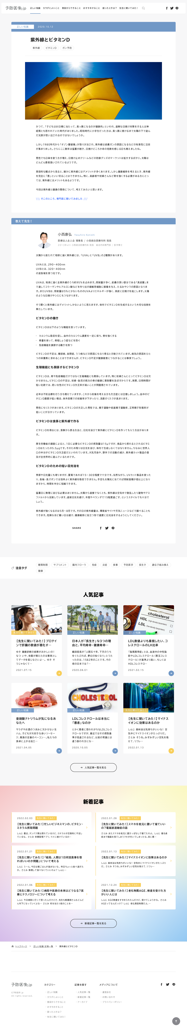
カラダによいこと (55, 997)
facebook (167, 8)
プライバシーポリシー (112, 1002)
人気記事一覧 (84, 992)
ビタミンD (51, 48)
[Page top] (176, 1021)
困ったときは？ (54, 1012)
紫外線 (36, 48)
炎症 (105, 565)
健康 (40, 571)
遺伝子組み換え (160, 565)
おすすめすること (55, 1007)
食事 (115, 565)
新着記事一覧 (84, 997)
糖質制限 (43, 565)
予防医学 (128, 565)
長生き (142, 565)
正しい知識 (52, 992)
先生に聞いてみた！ (56, 1017)
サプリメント (60, 565)
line (177, 8)
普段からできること (56, 1002)
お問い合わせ (108, 997)
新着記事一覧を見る (95, 923)
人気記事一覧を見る (95, 767)
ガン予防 (67, 48)
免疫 (94, 565)
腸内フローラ (79, 565)
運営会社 (106, 992)
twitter (172, 8)
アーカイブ (82, 1002)
